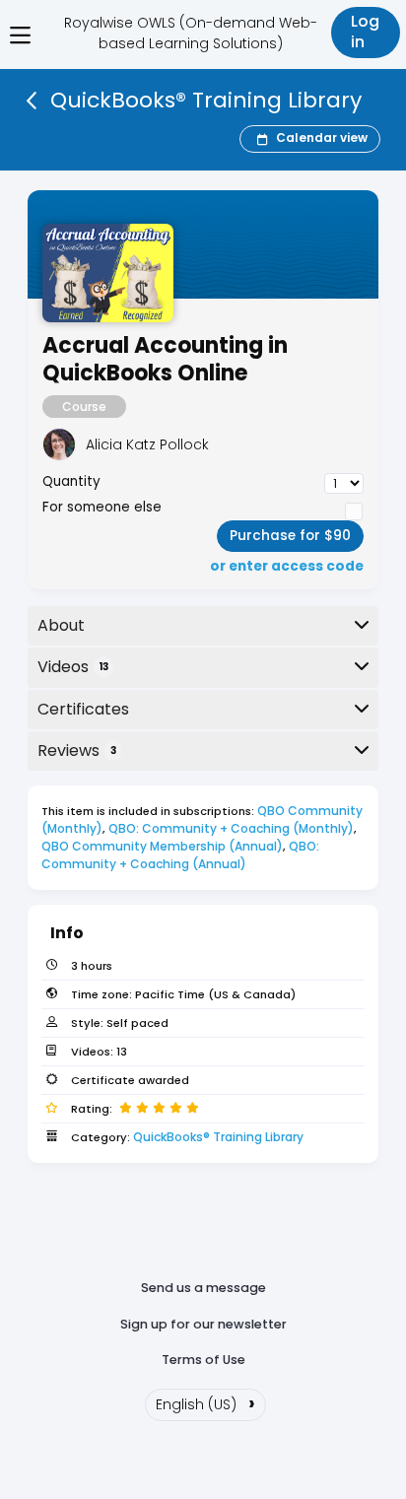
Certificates (83, 709)
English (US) (205, 1402)
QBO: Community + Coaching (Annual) (181, 855)
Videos (72, 666)
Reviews (76, 750)
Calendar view (322, 137)
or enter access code (287, 567)
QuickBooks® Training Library (218, 1136)
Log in (365, 31)
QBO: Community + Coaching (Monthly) (231, 828)
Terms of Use (203, 1359)
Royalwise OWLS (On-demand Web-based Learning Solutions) (190, 33)
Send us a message (203, 1287)
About (61, 625)
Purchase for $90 (290, 535)
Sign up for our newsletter (203, 1324)
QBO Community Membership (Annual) (162, 846)
